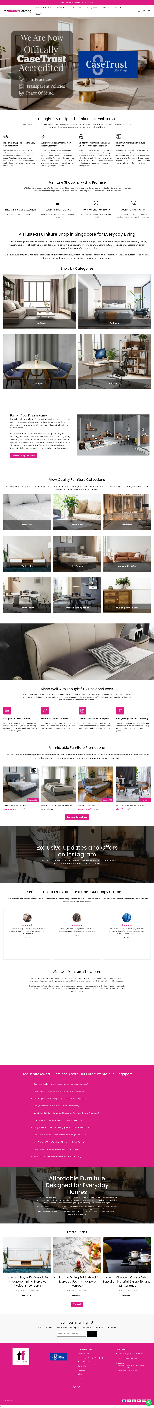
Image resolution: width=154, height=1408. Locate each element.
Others (106, 8)
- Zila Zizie (77, 936)
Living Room (62, 8)
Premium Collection (43, 8)
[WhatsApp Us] (149, 1403)
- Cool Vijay (127, 938)
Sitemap (81, 1378)
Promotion (119, 8)
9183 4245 (133, 1358)
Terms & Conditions (85, 1362)
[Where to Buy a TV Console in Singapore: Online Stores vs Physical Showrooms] (27, 1255)
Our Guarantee (83, 1354)
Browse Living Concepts (24, 456)
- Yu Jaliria (27, 938)
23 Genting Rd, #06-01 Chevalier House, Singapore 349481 (130, 1367)
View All (77, 1304)
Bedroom (77, 8)
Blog (80, 1374)
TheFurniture (34, 1291)
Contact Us (82, 1366)
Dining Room (92, 8)
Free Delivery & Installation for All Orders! (77, 2)
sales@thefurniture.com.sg (133, 1354)
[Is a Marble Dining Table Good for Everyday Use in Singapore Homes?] (77, 1255)
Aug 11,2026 (20, 1291)
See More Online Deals (77, 817)
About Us (38, 14)
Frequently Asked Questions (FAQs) (91, 1358)
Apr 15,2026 (70, 1291)
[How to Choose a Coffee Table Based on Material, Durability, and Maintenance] (127, 1255)
